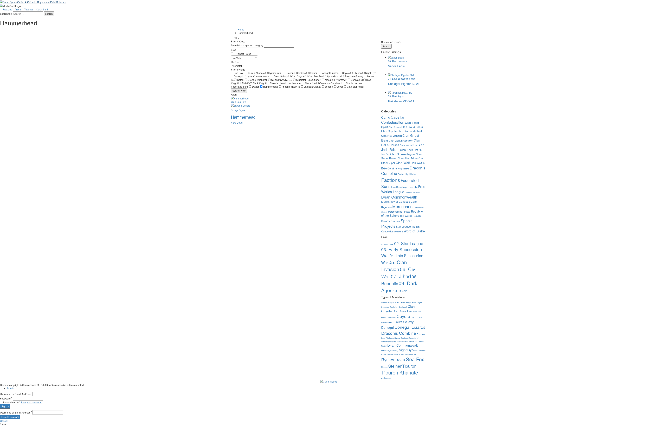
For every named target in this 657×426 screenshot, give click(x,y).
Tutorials (28, 9)
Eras (233, 50)
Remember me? (11, 402)
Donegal (239, 76)
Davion (256, 86)
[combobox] (244, 57)
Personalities (395, 211)
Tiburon (357, 73)
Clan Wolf (403, 162)
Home (241, 29)
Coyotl (340, 86)
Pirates (406, 211)
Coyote (346, 73)
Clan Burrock (395, 127)
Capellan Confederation (393, 120)
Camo (385, 117)
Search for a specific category (247, 45)
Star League (403, 226)
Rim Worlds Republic (410, 215)
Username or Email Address (16, 394)
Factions (7, 9)
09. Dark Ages (399, 286)
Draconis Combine (296, 73)
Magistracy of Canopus (395, 201)
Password (6, 398)
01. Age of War (387, 244)
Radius (235, 62)
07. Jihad (401, 276)
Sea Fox (239, 73)
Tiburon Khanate (256, 73)
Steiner (313, 73)
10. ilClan (400, 290)
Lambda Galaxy (313, 86)
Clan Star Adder (355, 86)
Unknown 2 (398, 231)
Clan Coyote (298, 76)
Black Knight (417, 302)
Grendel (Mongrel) (258, 79)
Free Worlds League (403, 189)
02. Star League (408, 243)
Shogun (329, 86)
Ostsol (241, 79)
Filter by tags (238, 69)
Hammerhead (271, 86)
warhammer (295, 83)
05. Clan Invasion (394, 265)
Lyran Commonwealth (259, 76)
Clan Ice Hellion (408, 145)
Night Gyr (370, 73)
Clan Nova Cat (409, 150)
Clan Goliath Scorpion (401, 140)
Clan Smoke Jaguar (402, 154)
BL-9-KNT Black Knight (254, 83)
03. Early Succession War (401, 252)
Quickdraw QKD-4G (282, 79)
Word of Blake (414, 230)
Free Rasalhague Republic (404, 187)
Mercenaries (403, 206)
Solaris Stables (390, 221)
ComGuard (357, 79)
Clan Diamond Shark (410, 131)
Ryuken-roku (275, 73)
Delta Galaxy (281, 76)
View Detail (237, 122)
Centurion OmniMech (331, 83)
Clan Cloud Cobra (412, 127)
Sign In (10, 388)
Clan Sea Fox (316, 76)
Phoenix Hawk (277, 83)
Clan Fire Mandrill (391, 135)
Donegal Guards (330, 73)
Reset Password (10, 417)
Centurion (310, 83)
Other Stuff (42, 9)
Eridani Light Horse (407, 174)
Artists (18, 9)
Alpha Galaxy (334, 76)
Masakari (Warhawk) (336, 79)
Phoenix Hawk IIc (291, 86)
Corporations (403, 168)
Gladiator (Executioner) (309, 79)
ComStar (393, 168)
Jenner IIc (413, 341)
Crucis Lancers (354, 83)
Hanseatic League (412, 192)
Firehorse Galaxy (354, 76)
